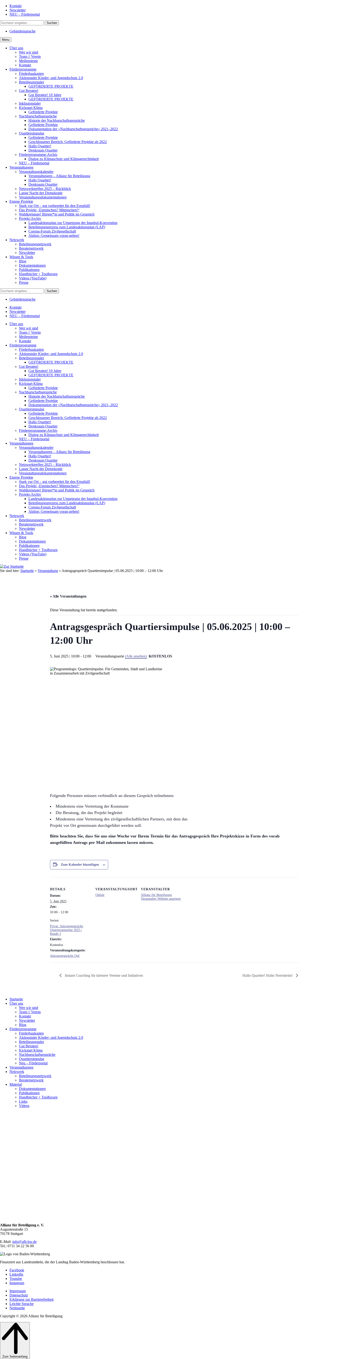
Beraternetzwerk (31, 1080)
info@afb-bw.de (24, 1242)
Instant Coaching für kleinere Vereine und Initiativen (103, 975)
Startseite (27, 571)
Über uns (16, 1003)
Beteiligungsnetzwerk (35, 1076)
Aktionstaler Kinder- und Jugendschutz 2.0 (51, 1037)
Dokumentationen (32, 1089)
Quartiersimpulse (31, 1059)
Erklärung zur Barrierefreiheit (31, 1299)
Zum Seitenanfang (14, 1356)
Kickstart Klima (31, 1050)
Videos (24, 1106)
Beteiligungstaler (31, 1042)
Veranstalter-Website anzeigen (161, 898)
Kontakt (25, 1016)
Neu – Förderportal (33, 1063)
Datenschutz (18, 1295)
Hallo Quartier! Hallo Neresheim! (268, 975)
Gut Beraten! (28, 1046)
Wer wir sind (28, 1008)
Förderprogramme (22, 1029)
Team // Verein (30, 1012)
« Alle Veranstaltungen (68, 596)
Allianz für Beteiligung (156, 895)
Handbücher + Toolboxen (38, 1097)
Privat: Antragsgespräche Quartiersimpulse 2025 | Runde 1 (66, 930)
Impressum (17, 1291)
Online (99, 895)
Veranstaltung (48, 571)
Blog (22, 1025)
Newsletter (27, 1020)
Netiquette (17, 1308)
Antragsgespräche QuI (65, 956)
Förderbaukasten (31, 1033)
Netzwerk (16, 1072)
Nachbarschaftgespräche (37, 1055)
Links (23, 1101)
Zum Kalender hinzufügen (80, 864)
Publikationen (29, 1093)
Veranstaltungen (21, 1067)
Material (15, 1084)
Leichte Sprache (21, 1304)
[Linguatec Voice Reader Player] (16, 576)
